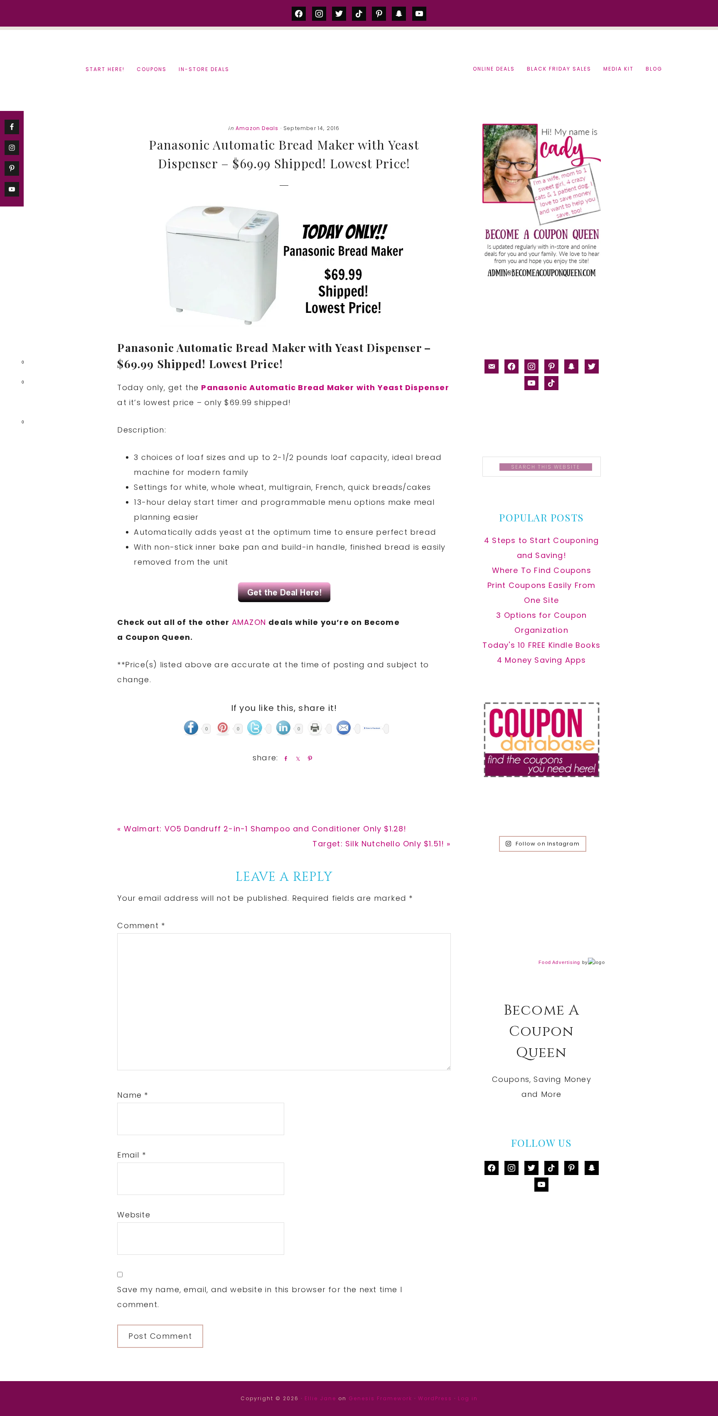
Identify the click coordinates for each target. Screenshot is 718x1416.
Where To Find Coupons (541, 570)
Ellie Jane (320, 1398)
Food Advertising (559, 962)
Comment (141, 925)
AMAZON (250, 622)
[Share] (284, 758)
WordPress (435, 1398)
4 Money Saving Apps (541, 660)
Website (133, 1215)
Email (131, 1155)
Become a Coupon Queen (359, 70)
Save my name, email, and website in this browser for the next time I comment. (259, 1297)
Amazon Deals (257, 128)
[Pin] (308, 758)
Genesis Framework (380, 1398)
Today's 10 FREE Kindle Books (541, 645)
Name (132, 1095)
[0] (10, 364)
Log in (468, 1398)
